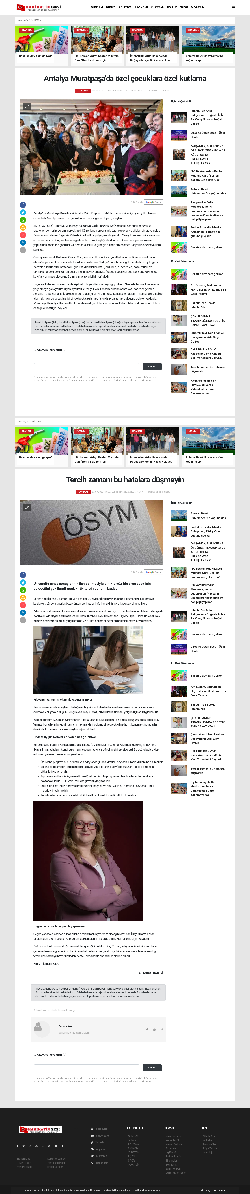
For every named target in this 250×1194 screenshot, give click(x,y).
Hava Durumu (173, 1136)
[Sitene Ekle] (63, 1146)
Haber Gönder (55, 1166)
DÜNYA (110, 7)
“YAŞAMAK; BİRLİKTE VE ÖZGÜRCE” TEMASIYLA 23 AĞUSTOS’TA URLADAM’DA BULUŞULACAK (208, 155)
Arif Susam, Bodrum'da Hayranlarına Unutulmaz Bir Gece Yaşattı (208, 290)
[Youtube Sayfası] (37, 1146)
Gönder (152, 366)
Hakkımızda (23, 1158)
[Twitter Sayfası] (25, 1146)
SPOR (184, 7)
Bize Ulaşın (101, 1162)
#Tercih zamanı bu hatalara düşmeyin (55, 1010)
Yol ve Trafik (173, 1140)
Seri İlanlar (172, 1164)
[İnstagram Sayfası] (31, 1146)
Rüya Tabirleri (210, 1148)
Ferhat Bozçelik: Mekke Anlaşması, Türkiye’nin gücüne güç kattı (206, 232)
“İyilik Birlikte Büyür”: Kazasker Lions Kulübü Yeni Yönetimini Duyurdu (207, 354)
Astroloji (207, 1152)
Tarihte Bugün (174, 1156)
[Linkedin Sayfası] (44, 1146)
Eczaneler (171, 1148)
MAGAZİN (197, 7)
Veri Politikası (24, 1166)
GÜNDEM (97, 7)
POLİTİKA (125, 7)
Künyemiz (102, 1156)
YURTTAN (157, 7)
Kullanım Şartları (56, 1158)
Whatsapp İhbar (56, 1162)
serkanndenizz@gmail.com (74, 1032)
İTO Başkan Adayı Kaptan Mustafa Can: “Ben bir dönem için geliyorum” (207, 176)
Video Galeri (102, 1135)
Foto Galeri (102, 1128)
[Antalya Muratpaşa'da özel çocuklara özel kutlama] (91, 146)
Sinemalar (171, 1160)
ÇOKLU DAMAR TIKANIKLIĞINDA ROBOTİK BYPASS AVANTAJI (208, 321)
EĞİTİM (172, 7)
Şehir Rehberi (173, 1168)
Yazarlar (100, 1142)
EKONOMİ (141, 7)
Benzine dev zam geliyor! (207, 247)
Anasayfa (23, 20)
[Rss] (50, 1146)
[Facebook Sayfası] (19, 1146)
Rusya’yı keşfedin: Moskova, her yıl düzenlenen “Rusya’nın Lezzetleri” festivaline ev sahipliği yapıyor (207, 211)
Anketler (208, 1140)
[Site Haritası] (57, 1146)
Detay (206, 1190)
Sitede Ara (209, 1136)
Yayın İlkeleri (24, 1162)
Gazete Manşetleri (176, 1172)
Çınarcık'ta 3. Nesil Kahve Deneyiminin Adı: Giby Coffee (207, 337)
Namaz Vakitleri (174, 1144)
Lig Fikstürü (172, 1152)
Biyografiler (209, 1144)
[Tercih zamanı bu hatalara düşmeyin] (91, 532)
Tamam (221, 1190)
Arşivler (100, 1149)
